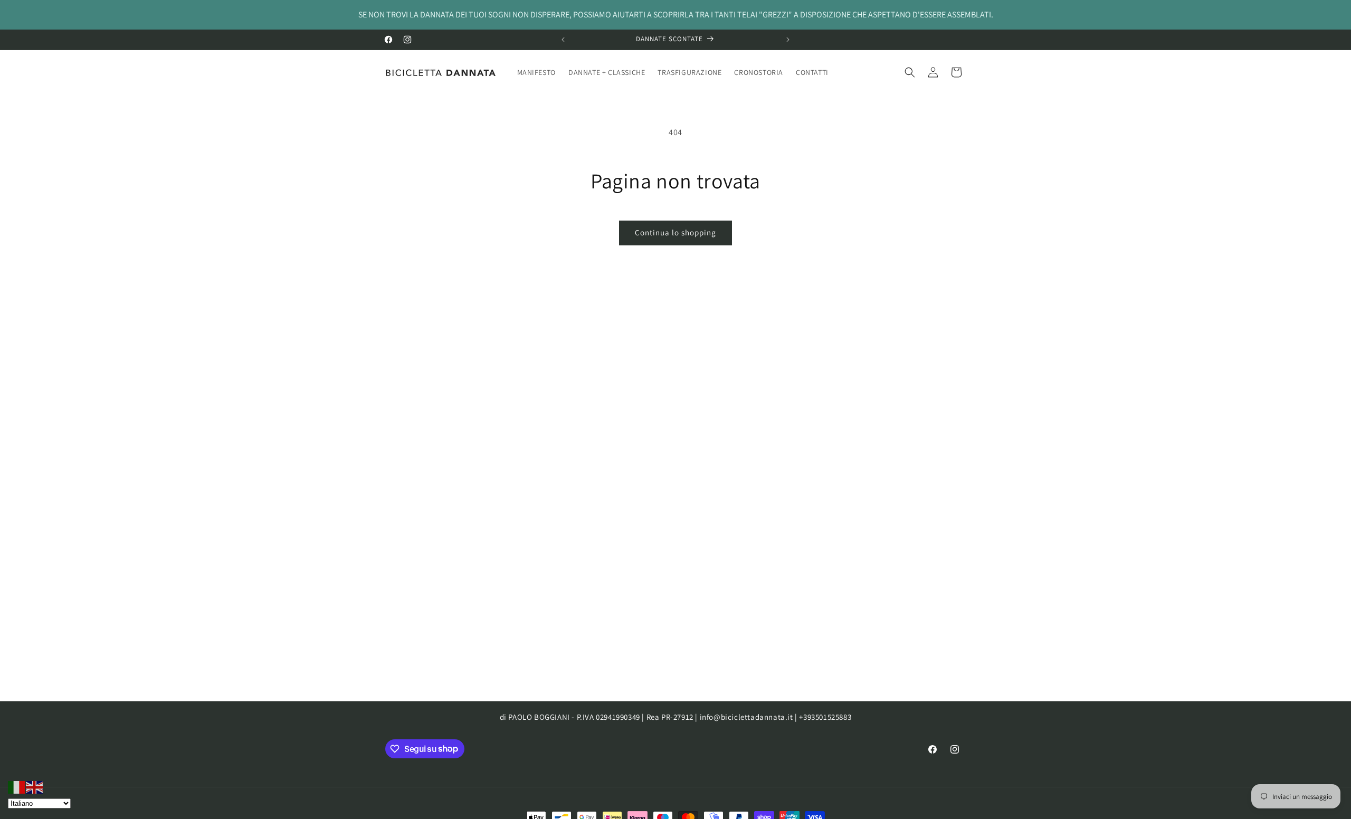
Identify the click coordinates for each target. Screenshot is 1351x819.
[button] (909, 72)
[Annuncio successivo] (788, 40)
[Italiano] (17, 786)
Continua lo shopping (675, 232)
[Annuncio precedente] (563, 40)
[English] (35, 786)
